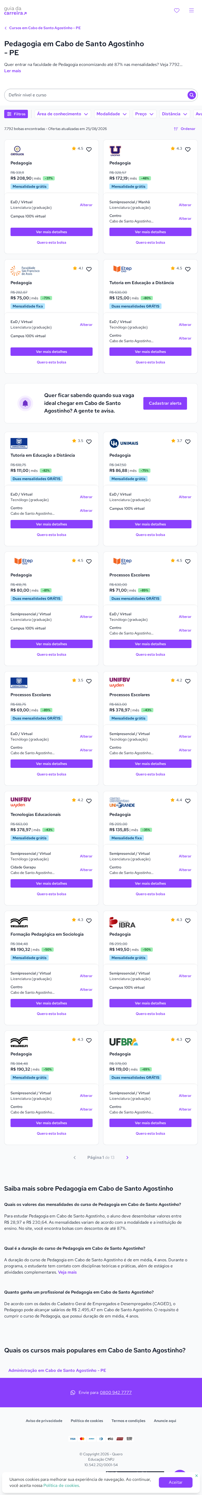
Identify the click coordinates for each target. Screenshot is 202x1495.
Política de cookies (87, 1420)
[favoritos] (176, 10)
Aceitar (176, 1482)
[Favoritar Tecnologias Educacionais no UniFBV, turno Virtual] (89, 801)
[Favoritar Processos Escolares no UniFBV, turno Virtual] (187, 681)
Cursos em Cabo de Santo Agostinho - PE (44, 27)
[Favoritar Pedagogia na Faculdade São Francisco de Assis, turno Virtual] (89, 269)
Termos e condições (128, 1420)
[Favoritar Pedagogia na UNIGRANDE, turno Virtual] (187, 801)
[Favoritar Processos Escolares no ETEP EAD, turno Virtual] (187, 562)
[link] (25, 151)
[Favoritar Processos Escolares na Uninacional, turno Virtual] (89, 681)
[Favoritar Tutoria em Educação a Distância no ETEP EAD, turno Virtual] (187, 269)
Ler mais (12, 71)
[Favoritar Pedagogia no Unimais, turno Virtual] (187, 442)
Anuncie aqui (165, 1420)
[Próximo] (127, 1157)
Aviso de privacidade (44, 1420)
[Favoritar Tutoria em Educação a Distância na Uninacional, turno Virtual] (89, 442)
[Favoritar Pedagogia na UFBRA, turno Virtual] (187, 1041)
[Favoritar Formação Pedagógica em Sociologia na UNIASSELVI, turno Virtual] (89, 921)
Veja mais (67, 1272)
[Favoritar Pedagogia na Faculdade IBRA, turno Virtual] (187, 921)
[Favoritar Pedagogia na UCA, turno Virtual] (89, 150)
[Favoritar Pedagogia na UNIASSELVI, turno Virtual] (89, 1041)
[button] (101, 95)
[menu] (191, 10)
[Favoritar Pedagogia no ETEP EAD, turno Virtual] (89, 562)
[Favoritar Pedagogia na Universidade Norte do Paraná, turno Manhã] (187, 150)
